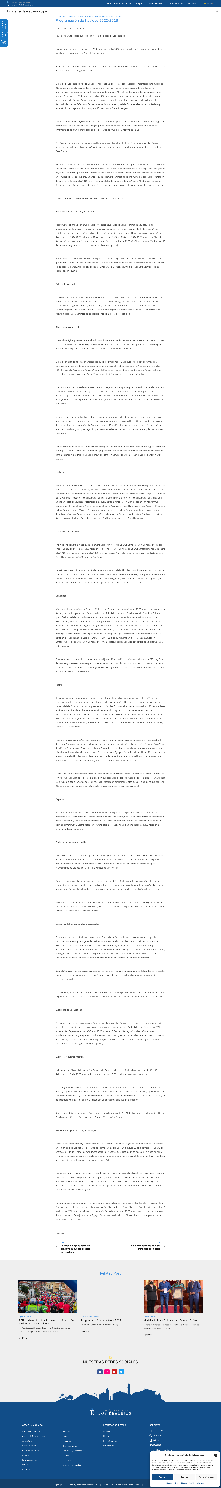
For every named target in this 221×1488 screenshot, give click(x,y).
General (85, 16)
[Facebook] (100, 1371)
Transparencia (176, 3)
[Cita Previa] (150, 1435)
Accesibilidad (107, 1485)
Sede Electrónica (157, 3)
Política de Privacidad (187, 1483)
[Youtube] (114, 1371)
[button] (216, 1455)
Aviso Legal (201, 1483)
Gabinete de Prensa (65, 28)
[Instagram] (107, 1371)
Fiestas (79, 16)
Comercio (59, 16)
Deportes (72, 16)
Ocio (103, 16)
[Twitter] (121, 1371)
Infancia (92, 16)
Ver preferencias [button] (206, 1477)
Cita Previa (156, 1435)
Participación (110, 16)
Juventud (98, 16)
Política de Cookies (171, 1483)
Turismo (119, 16)
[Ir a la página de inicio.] (19, 3)
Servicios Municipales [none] (117, 3)
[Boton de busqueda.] (217, 11)
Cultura (65, 16)
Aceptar (162, 1477)
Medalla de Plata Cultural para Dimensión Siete (171, 1320)
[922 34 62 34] (150, 1431)
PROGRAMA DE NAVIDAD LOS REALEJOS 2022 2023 (99, 198)
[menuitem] (119, 4)
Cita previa (140, 3)
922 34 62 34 (157, 1430)
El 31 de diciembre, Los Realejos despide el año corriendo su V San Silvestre (46, 1322)
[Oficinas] (150, 1440)
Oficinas (155, 1440)
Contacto (191, 3)
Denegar (185, 1477)
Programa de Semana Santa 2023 (101, 1320)
